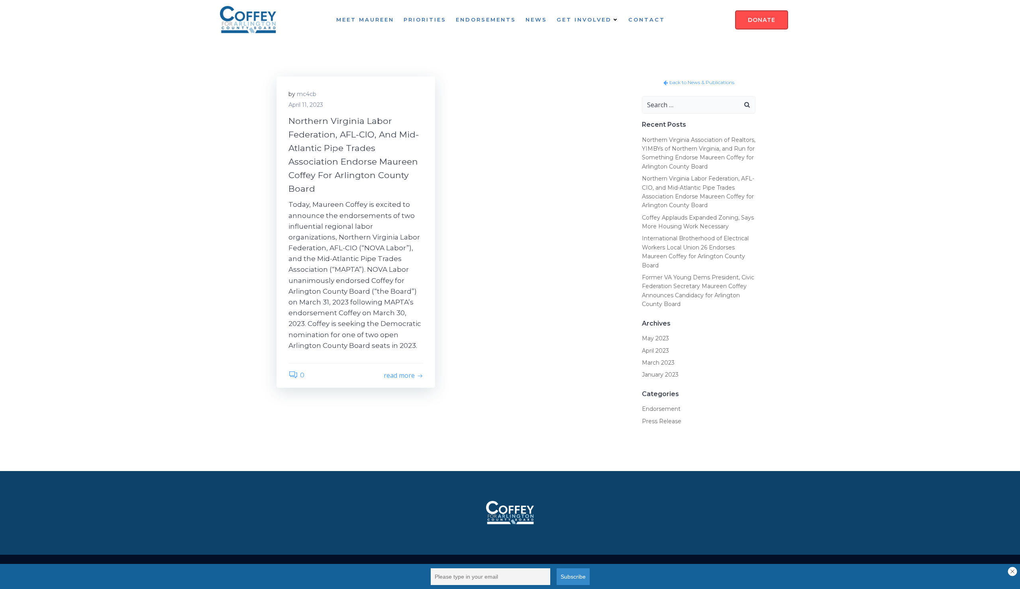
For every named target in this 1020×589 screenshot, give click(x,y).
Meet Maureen (365, 19)
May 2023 (655, 338)
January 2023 (660, 374)
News (536, 19)
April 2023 (655, 350)
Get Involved (584, 19)
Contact (646, 19)
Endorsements (486, 19)
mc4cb (306, 94)
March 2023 (658, 362)
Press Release (661, 421)
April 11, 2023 (305, 104)
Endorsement (661, 408)
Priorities (425, 19)
